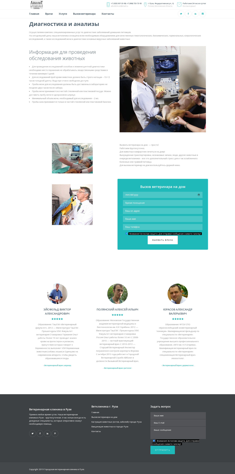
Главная (95, 412)
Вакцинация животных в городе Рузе (109, 426)
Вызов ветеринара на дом (104, 417)
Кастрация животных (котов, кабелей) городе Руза (116, 421)
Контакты (96, 431)
